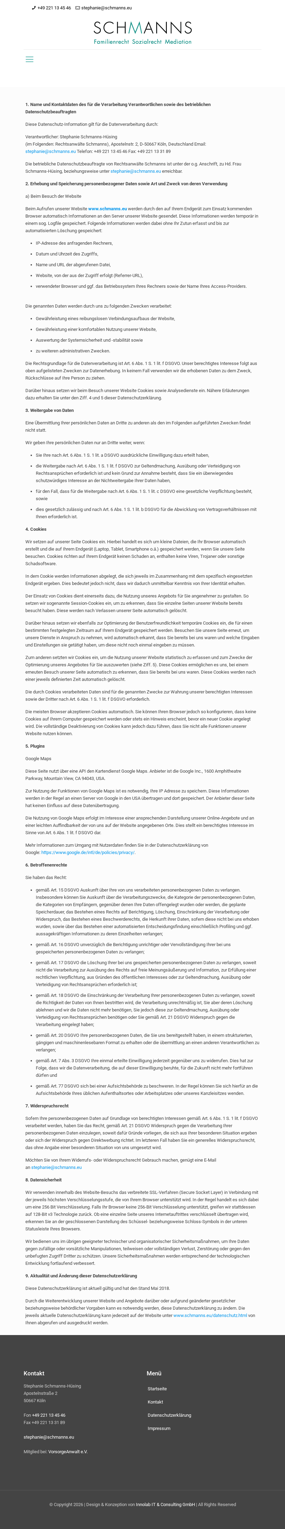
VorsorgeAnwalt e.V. (68, 1451)
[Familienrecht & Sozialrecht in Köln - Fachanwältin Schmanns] (142, 32)
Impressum (159, 1428)
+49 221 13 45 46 (54, 7)
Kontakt (155, 1402)
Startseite (157, 1388)
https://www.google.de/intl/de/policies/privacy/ (88, 852)
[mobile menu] (29, 59)
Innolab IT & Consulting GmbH (165, 1504)
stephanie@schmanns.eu (106, 7)
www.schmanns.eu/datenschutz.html (210, 1315)
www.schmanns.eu (107, 208)
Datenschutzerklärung (169, 1415)
